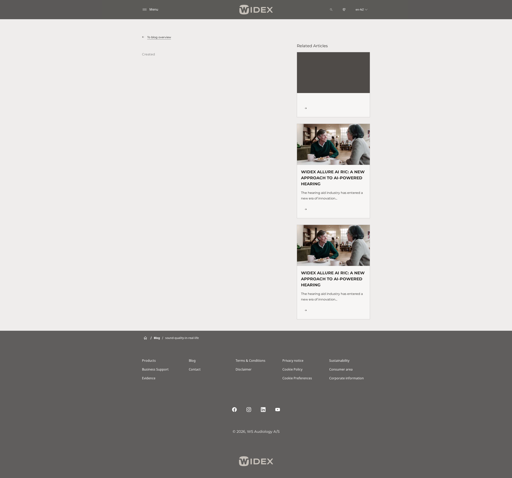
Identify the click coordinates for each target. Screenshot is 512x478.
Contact (195, 369)
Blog (192, 360)
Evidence (148, 378)
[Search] (331, 10)
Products (149, 360)
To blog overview (159, 37)
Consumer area (341, 369)
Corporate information (346, 378)
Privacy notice (292, 360)
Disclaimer (244, 369)
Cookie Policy (292, 369)
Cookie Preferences (297, 378)
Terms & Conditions (250, 360)
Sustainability (339, 360)
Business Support (155, 369)
